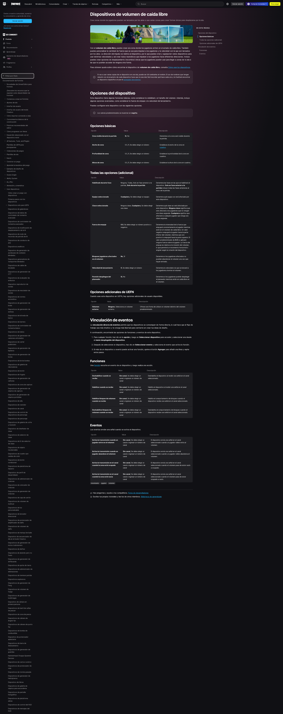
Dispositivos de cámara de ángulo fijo (18, 619)
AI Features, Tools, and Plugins (18, 141)
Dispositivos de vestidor (17, 405)
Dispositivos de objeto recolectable (16, 449)
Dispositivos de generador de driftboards (19, 560)
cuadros (163, 147)
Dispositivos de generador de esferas (19, 310)
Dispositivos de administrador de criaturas (20, 480)
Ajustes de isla (12, 102)
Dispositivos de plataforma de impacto (19, 467)
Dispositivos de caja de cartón (19, 498)
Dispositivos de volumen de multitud (18, 502)
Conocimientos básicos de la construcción (17, 120)
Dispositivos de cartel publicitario (16, 343)
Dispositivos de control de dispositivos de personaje (18, 413)
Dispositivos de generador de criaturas (19, 492)
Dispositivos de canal (16, 408)
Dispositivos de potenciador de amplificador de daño (20, 521)
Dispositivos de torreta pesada (19, 672)
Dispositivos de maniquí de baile (20, 533)
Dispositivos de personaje (17, 419)
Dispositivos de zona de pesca (19, 614)
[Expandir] (5, 84)
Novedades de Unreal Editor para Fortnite (19, 85)
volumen (111, 483)
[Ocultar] (5, 189)
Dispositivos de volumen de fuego (18, 590)
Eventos (202, 54)
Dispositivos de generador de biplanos (19, 349)
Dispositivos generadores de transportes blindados (19, 260)
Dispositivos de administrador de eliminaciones (20, 570)
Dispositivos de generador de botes (19, 356)
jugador (103, 483)
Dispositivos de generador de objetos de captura (19, 390)
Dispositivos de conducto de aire (19, 241)
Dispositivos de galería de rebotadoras (17, 366)
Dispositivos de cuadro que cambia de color (18, 455)
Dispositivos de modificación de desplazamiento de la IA (20, 229)
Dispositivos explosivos (16, 579)
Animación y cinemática (15, 185)
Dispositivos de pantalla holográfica (17, 693)
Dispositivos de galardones (18, 209)
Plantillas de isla (12, 154)
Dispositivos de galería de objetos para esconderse (17, 687)
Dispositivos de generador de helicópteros (19, 677)
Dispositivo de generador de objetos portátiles (18, 396)
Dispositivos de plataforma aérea (18, 699)
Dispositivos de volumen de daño (18, 527)
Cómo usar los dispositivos (179, 67)
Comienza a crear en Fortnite (17, 99)
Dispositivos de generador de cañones (19, 379)
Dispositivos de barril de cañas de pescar (19, 609)
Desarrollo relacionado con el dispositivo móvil (17, 136)
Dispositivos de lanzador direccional (17, 515)
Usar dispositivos (13, 189)
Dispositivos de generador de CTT (19, 273)
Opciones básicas (206, 36)
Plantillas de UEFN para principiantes (15, 146)
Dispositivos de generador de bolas (19, 304)
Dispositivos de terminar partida (20, 575)
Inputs (9, 158)
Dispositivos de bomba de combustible (17, 632)
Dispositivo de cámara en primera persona (17, 603)
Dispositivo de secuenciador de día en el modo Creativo (20, 538)
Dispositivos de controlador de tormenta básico (19, 327)
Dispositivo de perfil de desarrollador (16, 474)
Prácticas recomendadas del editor (17, 126)
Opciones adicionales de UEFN (210, 43)
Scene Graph (11, 175)
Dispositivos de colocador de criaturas (19, 486)
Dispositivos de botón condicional (16, 461)
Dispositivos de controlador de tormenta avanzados (19, 223)
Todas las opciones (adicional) (210, 40)
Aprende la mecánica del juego (18, 165)
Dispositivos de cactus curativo (19, 662)
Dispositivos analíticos (16, 246)
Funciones (203, 50)
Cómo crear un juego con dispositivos (17, 194)
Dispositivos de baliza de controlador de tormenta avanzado (17, 215)
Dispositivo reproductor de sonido (18, 285)
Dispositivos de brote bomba (19, 361)
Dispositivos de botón (16, 371)
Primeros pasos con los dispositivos (16, 200)
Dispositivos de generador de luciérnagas (19, 597)
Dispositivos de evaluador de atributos (19, 279)
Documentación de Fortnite (13, 81)
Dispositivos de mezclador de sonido (19, 292)
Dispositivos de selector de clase (18, 436)
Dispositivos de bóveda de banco (18, 317)
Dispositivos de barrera (16, 322)
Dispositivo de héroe (16, 682)
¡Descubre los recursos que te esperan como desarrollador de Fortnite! (18, 93)
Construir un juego (13, 162)
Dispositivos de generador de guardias (19, 650)
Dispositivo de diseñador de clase (18, 430)
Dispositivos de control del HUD (20, 705)
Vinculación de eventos (206, 47)
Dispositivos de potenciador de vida (20, 667)
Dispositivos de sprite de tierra (19, 565)
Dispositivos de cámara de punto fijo (20, 625)
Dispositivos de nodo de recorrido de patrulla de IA (18, 235)
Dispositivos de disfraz (16, 549)
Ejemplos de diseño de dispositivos (15, 170)
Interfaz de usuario (14, 106)
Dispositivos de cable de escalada (17, 266)
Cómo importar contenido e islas (19, 116)
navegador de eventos (132, 80)
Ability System (12, 178)
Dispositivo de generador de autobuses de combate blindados (18, 252)
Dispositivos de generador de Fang (19, 584)
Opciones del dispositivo (207, 33)
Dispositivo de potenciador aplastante (18, 638)
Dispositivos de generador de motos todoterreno (19, 544)
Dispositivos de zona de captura (20, 385)
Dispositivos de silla (15, 401)
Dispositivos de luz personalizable (15, 509)
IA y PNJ (10, 182)
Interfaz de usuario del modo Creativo (17, 111)
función (97, 365)
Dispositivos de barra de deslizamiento (17, 644)
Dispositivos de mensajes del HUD (19, 709)
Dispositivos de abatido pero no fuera (20, 554)
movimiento (95, 483)
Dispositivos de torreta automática (16, 298)
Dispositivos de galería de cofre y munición (20, 423)
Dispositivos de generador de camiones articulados (19, 337)
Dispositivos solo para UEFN (18, 205)
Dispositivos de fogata (16, 374)
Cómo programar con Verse (17, 131)
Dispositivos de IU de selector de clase (19, 442)
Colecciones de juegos (15, 151)
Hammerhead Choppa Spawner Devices (19, 657)
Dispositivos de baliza (16, 332)
